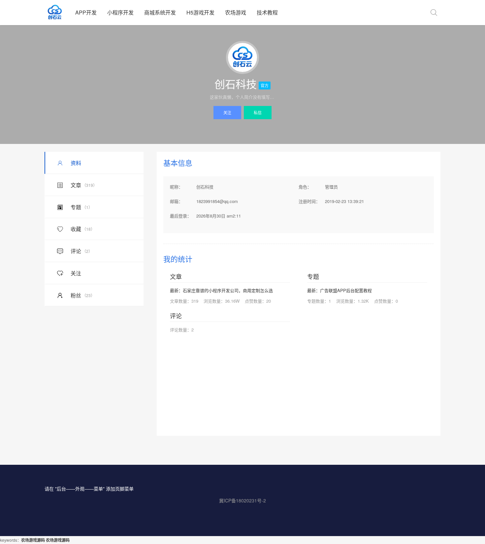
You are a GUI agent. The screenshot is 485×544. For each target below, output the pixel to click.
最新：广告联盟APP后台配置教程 (339, 290)
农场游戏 (235, 12)
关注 (227, 112)
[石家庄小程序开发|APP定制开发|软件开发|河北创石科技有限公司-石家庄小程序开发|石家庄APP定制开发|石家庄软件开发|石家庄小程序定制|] (57, 12)
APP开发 (86, 12)
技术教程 (267, 12)
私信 (258, 112)
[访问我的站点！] (242, 57)
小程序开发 (120, 12)
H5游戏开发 (200, 12)
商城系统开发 (160, 12)
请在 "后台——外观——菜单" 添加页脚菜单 (89, 488)
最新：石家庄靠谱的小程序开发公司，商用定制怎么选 (221, 290)
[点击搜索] (433, 12)
